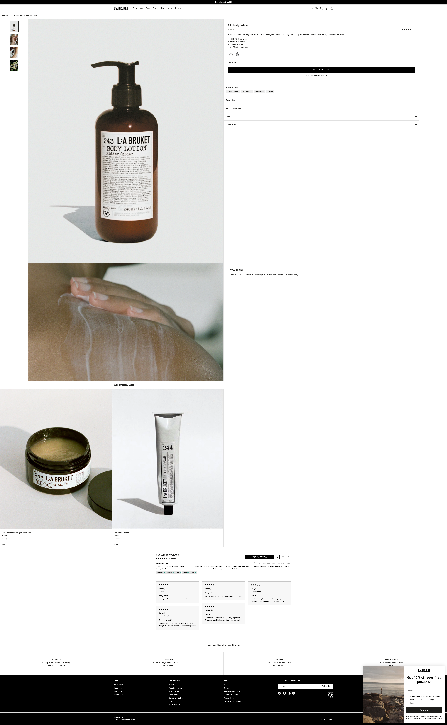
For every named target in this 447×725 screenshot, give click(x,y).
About (171, 685)
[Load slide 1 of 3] (320, 78)
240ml (234, 63)
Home (169, 8)
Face (148, 8)
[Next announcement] (332, 2)
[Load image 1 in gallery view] (14, 26)
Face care (118, 688)
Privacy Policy (230, 698)
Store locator (174, 691)
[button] (137, 8)
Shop (116, 680)
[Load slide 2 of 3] (321, 78)
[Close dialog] (441, 668)
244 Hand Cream (121, 533)
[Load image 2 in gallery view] (14, 39)
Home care (118, 695)
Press (171, 701)
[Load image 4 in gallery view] (14, 65)
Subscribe (326, 686)
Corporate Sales (176, 698)
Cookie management (232, 701)
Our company (174, 680)
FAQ (225, 685)
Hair (162, 8)
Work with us (174, 705)
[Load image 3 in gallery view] (14, 52)
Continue (424, 710)
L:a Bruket (330, 719)
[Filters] (283, 557)
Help (225, 680)
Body (155, 8)
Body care (118, 685)
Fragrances (138, 8)
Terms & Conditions (232, 695)
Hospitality (173, 695)
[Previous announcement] (114, 2)
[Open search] (277, 557)
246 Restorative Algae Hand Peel (16, 533)
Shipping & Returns (232, 691)
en (313, 8)
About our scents (176, 688)
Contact (227, 688)
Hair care (118, 691)
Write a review (259, 557)
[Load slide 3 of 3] (322, 78)
